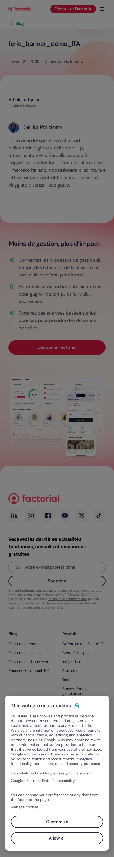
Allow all (57, 838)
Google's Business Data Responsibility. (43, 780)
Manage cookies (25, 807)
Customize (57, 821)
